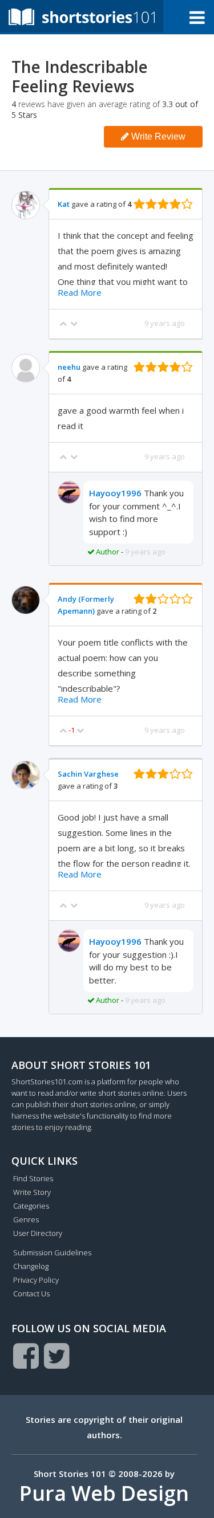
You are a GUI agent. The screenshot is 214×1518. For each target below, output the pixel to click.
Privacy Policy (36, 1280)
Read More (80, 292)
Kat (64, 204)
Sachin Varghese (88, 774)
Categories (31, 1206)
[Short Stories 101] (81, 16)
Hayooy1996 (115, 493)
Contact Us (31, 1293)
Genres (26, 1219)
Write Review (157, 136)
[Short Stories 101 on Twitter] (56, 1355)
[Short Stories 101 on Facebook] (26, 1355)
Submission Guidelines (52, 1252)
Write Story (32, 1192)
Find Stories (33, 1178)
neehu (69, 367)
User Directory (37, 1233)
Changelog (31, 1266)
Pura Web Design (104, 1493)
